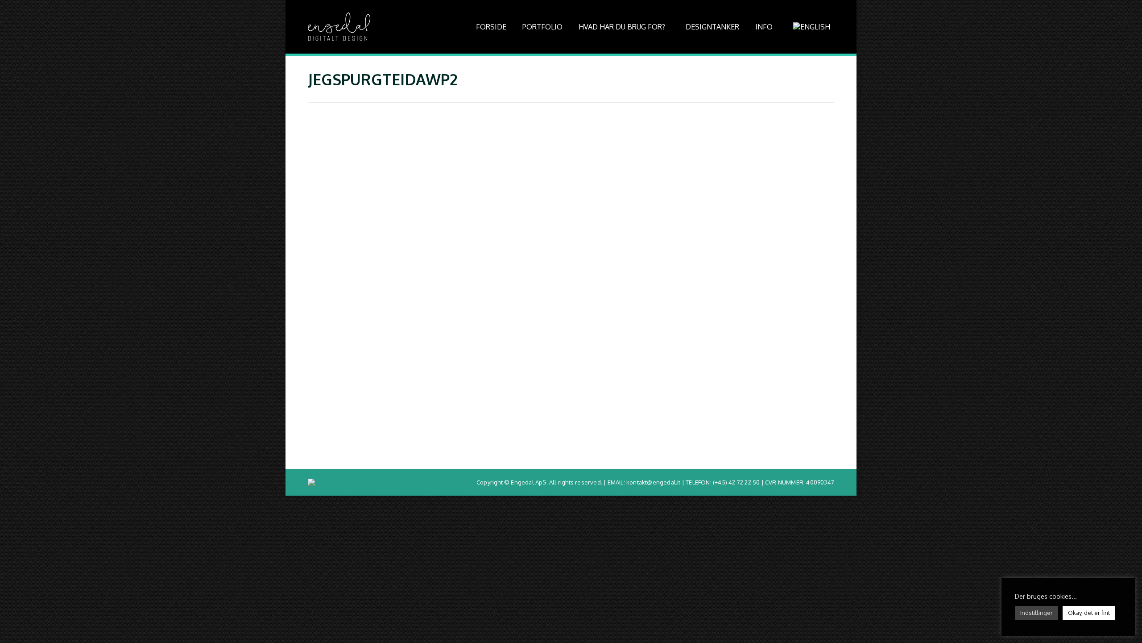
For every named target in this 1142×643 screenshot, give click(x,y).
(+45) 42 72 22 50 (736, 482)
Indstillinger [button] (1036, 612)
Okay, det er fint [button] (1089, 612)
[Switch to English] (812, 27)
